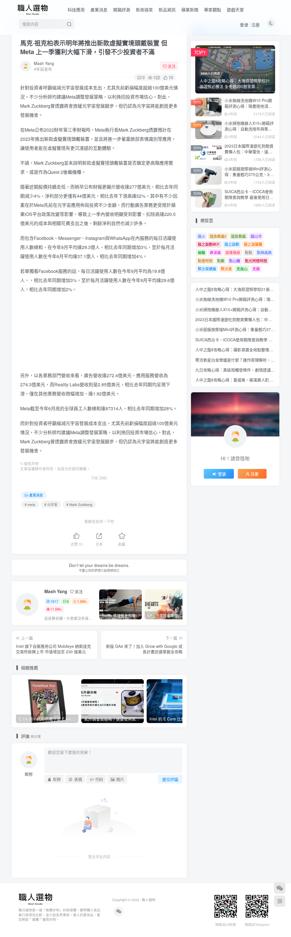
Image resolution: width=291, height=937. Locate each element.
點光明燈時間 (256, 260)
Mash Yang (44, 63)
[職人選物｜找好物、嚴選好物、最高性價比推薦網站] (35, 898)
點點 (248, 252)
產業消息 (98, 10)
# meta (30, 504)
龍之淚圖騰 (253, 244)
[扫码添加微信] (279, 888)
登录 (244, 25)
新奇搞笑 (144, 10)
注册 (255, 25)
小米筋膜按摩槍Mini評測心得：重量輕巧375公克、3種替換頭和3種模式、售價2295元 (249, 177)
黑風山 (242, 268)
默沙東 (226, 268)
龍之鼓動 (232, 244)
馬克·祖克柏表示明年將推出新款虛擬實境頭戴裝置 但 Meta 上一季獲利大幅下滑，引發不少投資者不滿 (93, 47)
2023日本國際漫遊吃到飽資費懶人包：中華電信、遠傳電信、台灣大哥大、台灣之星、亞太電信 (249, 154)
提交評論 (170, 779)
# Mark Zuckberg (79, 504)
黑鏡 (256, 268)
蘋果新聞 (189, 10)
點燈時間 (205, 260)
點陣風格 (264, 252)
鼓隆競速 (232, 252)
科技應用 (76, 10)
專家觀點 (212, 10)
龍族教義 (238, 236)
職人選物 (148, 899)
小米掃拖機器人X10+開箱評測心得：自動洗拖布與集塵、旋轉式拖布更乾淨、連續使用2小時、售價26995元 (249, 131)
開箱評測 (121, 10)
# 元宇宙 (50, 504)
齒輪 (201, 252)
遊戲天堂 (235, 10)
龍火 (201, 236)
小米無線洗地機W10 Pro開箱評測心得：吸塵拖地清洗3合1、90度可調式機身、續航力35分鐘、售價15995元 (250, 108)
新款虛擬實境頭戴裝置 (67, 139)
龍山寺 (256, 236)
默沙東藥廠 (207, 268)
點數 (221, 260)
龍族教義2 (218, 236)
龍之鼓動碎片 (209, 244)
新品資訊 (167, 10)
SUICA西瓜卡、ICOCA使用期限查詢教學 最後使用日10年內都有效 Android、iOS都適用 (249, 200)
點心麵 (234, 260)
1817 (54, 601)
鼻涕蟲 (215, 252)
